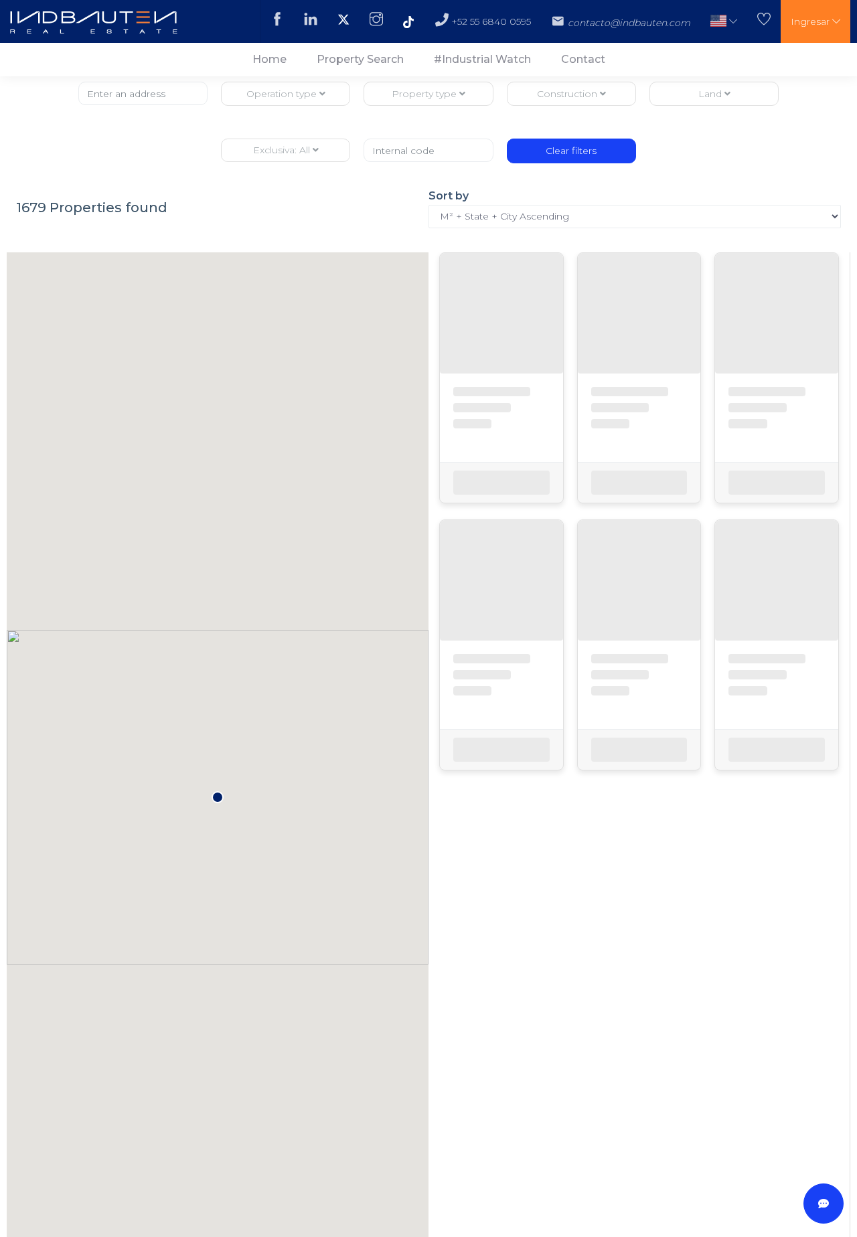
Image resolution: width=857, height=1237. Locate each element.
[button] (723, 21)
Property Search (360, 59)
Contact (583, 59)
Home (269, 59)
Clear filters (571, 151)
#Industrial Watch (482, 59)
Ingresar (811, 21)
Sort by (448, 195)
